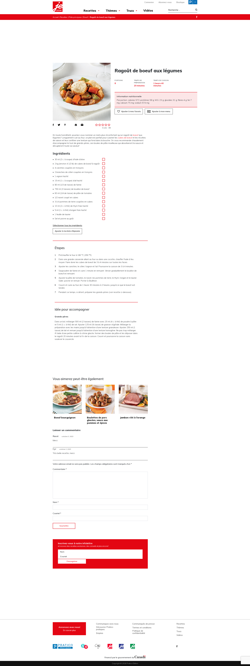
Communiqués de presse (143, 624)
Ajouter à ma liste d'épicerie (67, 231)
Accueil (56, 17)
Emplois (99, 633)
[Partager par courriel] (82, 125)
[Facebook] (196, 17)
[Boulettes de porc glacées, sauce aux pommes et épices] (100, 399)
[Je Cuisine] (64, 7)
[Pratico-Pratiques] (64, 646)
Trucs (130, 10)
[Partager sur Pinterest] (65, 125)
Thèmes (111, 10)
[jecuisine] (110, 646)
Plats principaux (75, 17)
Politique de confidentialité (138, 632)
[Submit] (195, 10)
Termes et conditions (141, 627)
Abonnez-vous (165, 2)
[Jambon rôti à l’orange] (133, 399)
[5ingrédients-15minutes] (85, 646)
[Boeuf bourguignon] (67, 399)
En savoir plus (69, 629)
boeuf (135, 135)
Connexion (149, 2)
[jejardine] (132, 646)
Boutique (180, 2)
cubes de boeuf (125, 137)
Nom (56, 502)
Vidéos (148, 10)
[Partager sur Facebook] (53, 125)
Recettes (89, 10)
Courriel (57, 513)
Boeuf (85, 17)
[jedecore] (121, 646)
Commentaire (60, 469)
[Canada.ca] (140, 656)
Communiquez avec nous (107, 624)
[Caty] (98, 646)
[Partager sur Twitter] (59, 125)
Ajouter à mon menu (161, 111)
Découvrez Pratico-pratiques (105, 628)
